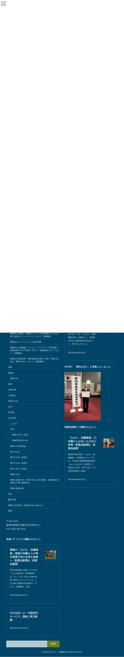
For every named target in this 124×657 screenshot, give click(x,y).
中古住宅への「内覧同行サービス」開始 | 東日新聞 (24, 616)
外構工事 (12, 390)
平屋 (12, 429)
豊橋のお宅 (15, 474)
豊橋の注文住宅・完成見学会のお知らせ (25, 505)
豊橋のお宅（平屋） (21, 435)
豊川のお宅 (15, 452)
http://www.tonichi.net (19, 628)
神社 (10, 494)
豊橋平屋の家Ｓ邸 (20, 440)
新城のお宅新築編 (18, 446)
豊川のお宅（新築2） (19, 457)
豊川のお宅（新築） (19, 469)
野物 (10, 511)
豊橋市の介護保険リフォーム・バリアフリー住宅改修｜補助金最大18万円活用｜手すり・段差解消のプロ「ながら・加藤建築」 (34, 350)
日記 (10, 406)
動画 (10, 384)
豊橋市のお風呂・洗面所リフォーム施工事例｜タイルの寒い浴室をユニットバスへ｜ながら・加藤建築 (34, 335)
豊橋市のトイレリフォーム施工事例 (25, 342)
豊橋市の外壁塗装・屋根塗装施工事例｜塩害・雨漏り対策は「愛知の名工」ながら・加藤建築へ (34, 360)
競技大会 (14, 378)
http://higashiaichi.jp (76, 352)
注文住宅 (12, 418)
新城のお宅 (13, 401)
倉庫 (10, 367)
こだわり (14, 423)
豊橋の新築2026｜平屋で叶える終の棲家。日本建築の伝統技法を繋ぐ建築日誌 (34, 481)
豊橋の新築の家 (17, 488)
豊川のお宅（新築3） (19, 463)
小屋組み (12, 395)
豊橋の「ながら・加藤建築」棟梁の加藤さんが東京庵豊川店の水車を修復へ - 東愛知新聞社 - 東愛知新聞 (24, 556)
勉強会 (11, 373)
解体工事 (12, 500)
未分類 (11, 412)
